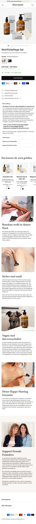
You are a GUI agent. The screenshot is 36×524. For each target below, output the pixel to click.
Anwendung (6, 137)
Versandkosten (11, 68)
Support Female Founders (10, 145)
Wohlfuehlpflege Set (4, 60)
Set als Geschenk (9, 60)
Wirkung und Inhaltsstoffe (10, 141)
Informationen (5, 499)
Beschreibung (6, 103)
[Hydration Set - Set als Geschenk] (8, 188)
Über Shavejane (6, 505)
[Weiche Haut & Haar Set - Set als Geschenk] (23, 189)
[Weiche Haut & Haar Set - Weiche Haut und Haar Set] (20, 189)
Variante (9, 56)
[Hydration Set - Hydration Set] (6, 188)
